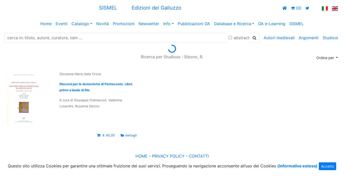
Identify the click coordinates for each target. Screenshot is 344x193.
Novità (102, 23)
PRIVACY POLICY (168, 156)
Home (46, 23)
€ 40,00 (108, 135)
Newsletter (149, 23)
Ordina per (325, 58)
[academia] (315, 8)
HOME (141, 156)
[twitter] (307, 8)
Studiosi (330, 37)
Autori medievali (279, 37)
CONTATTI (199, 156)
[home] (284, 8)
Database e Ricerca (232, 23)
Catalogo (80, 23)
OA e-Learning (271, 23)
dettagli (131, 135)
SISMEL (296, 23)
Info (166, 23)
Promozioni (123, 23)
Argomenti (309, 37)
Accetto (327, 166)
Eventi (61, 23)
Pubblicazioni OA (194, 23)
